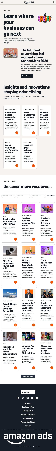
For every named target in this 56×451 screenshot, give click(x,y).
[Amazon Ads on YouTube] (32, 398)
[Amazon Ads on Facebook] (37, 398)
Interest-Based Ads (28, 414)
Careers (28, 426)
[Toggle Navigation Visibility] (2, 2)
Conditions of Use (28, 407)
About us (28, 403)
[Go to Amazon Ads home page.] (28, 438)
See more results (28, 376)
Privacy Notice (28, 411)
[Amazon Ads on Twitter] (23, 398)
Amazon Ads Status (28, 422)
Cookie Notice (28, 418)
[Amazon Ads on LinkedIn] (18, 398)
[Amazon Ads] (28, 2)
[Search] (54, 2)
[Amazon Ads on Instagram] (27, 398)
